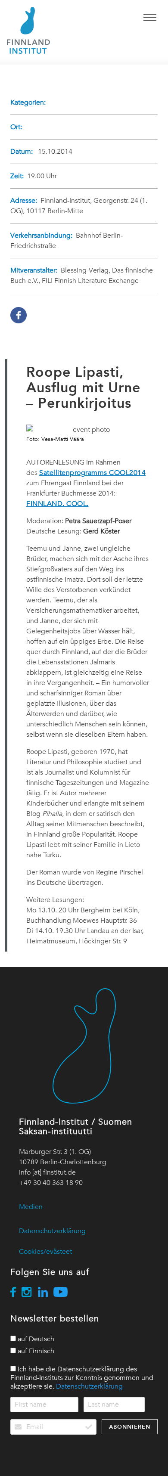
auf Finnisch (35, 1351)
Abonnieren (129, 1426)
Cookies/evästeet (45, 1251)
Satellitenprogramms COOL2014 (92, 472)
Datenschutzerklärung (52, 1231)
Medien (31, 1207)
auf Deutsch (35, 1339)
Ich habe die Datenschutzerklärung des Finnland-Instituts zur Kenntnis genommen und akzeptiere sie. (81, 1378)
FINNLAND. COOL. (57, 503)
